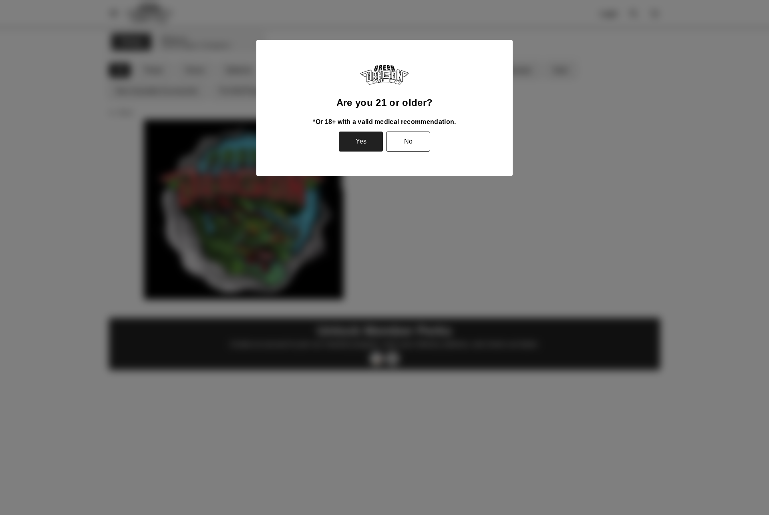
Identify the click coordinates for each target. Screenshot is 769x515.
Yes (361, 141)
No (408, 141)
